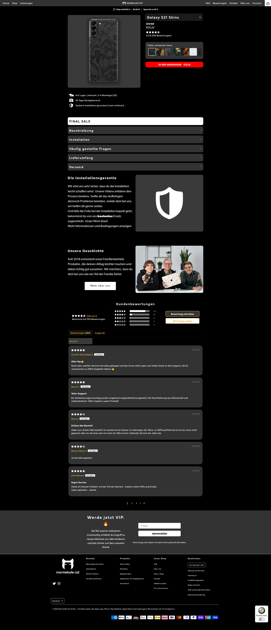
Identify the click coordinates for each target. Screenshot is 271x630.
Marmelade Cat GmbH (67, 609)
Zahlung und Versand (196, 570)
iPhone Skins (125, 564)
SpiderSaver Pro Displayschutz (132, 578)
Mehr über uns (100, 286)
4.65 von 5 (92, 315)
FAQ (155, 564)
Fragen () (100, 332)
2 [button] (132, 503)
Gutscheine (124, 583)
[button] (153, 32)
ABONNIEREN (159, 533)
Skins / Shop (159, 574)
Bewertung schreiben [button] (182, 313)
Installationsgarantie (196, 580)
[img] (78, 350)
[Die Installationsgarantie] (169, 203)
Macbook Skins (125, 574)
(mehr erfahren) (116, 105)
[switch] (262, 619)
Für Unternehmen (161, 588)
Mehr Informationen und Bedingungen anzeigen (100, 226)
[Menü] (266, 607)
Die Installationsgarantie (92, 178)
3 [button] (136, 503)
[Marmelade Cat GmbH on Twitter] (54, 583)
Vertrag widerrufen (196, 565)
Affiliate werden (160, 583)
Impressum (192, 575)
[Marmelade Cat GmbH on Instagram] (59, 583)
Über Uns (157, 569)
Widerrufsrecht (194, 585)
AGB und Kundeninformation (199, 590)
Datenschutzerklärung (196, 595)
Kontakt (157, 578)
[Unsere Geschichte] (169, 269)
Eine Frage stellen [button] (182, 320)
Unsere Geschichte (86, 251)
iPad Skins (124, 569)
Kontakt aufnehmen (94, 578)
